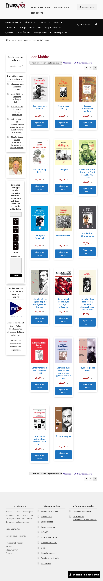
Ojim (43, 547)
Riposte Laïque (48, 553)
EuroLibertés (47, 521)
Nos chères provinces (47, 27)
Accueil (11, 40)
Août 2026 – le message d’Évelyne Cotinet (17, 98)
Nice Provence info (49, 537)
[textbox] (15, 66)
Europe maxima (48, 527)
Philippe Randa (40, 32)
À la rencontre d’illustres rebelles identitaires (17, 110)
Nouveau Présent (49, 542)
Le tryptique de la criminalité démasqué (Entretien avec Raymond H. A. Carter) (17, 126)
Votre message (15, 254)
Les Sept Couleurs (27, 27)
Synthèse (9, 32)
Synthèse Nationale (50, 558)
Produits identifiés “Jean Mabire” (30, 40)
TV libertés (46, 563)
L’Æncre (8, 27)
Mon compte (37, 13)
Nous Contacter (61, 7)
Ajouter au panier (39, 124)
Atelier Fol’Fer (11, 22)
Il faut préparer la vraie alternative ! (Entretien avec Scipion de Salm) (17, 142)
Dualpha (42, 22)
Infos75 (44, 532)
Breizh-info (46, 516)
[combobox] (15, 66)
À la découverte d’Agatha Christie (17, 87)
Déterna (28, 22)
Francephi (58, 32)
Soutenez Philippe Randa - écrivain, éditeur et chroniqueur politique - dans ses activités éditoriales (15, 196)
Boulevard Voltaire (49, 511)
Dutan (55, 22)
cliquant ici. (16, 350)
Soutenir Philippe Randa (86, 574)
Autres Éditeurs (23, 32)
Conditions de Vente (40, 7)
